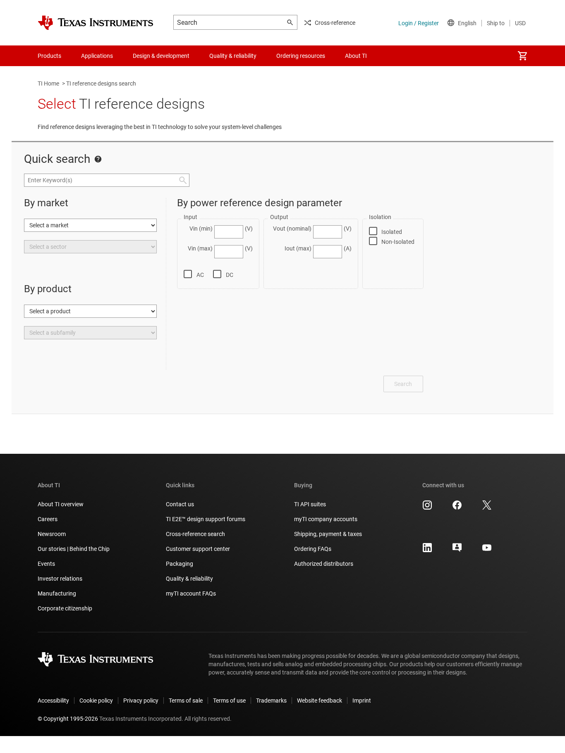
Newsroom (52, 534)
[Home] (95, 22)
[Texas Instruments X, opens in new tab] (487, 508)
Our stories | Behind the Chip (74, 549)
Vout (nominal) (292, 228)
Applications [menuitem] (97, 55)
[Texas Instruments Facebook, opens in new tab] (457, 508)
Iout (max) (298, 248)
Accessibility (53, 700)
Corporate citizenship (65, 608)
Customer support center (198, 549)
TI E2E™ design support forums (205, 519)
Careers (47, 519)
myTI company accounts (325, 519)
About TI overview (61, 504)
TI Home (48, 83)
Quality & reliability (189, 578)
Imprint (361, 700)
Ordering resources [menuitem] (300, 55)
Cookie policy (96, 700)
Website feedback (319, 700)
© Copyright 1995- (68, 718)
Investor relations (60, 578)
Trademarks (271, 700)
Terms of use (229, 700)
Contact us (180, 504)
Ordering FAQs (312, 549)
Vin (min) (201, 228)
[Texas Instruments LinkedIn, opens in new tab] (427, 550)
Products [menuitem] (49, 55)
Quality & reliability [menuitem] (232, 55)
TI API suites (310, 504)
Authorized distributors (323, 563)
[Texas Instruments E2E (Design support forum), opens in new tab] (457, 550)
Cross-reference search (195, 534)
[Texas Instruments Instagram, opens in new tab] (427, 508)
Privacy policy (140, 700)
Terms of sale (186, 700)
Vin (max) (200, 248)
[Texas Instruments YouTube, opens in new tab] (487, 550)
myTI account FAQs (191, 593)
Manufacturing (57, 593)
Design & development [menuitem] (161, 55)
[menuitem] (522, 55)
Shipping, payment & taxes (328, 534)
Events (46, 563)
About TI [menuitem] (356, 55)
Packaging (179, 563)
